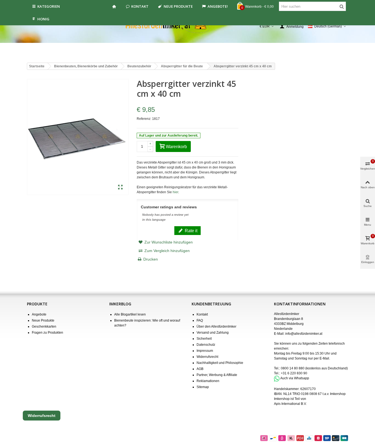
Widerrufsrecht (207, 357)
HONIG (43, 18)
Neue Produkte (178, 6)
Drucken (150, 259)
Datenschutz (206, 345)
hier (175, 192)
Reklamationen (208, 381)
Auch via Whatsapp (294, 378)
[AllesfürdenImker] (187, 26)
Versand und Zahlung (213, 332)
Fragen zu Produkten (47, 332)
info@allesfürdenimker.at (303, 334)
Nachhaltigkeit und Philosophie (220, 363)
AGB (200, 369)
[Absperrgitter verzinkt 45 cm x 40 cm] (120, 187)
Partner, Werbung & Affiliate (217, 375)
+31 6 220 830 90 (294, 373)
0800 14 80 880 (292, 368)
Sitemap (203, 387)
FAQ (200, 320)
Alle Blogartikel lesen (130, 314)
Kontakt (140, 6)
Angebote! (218, 6)
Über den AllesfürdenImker (216, 326)
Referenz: (144, 119)
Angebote (39, 314)
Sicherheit (204, 339)
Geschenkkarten (44, 326)
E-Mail (324, 358)
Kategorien (48, 6)
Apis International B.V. (290, 404)
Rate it (190, 230)
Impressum (205, 351)
